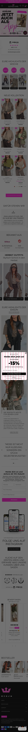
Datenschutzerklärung (18, 378)
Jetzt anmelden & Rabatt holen (14, 373)
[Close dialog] (26, 353)
